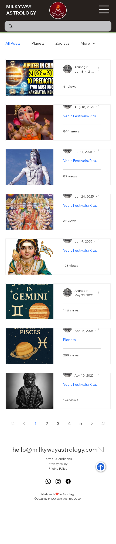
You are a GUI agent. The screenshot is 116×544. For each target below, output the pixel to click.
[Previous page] (24, 423)
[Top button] (100, 467)
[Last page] (103, 423)
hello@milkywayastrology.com (55, 449)
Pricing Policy (58, 468)
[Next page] (92, 423)
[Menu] (104, 9)
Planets (38, 43)
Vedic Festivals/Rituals (82, 116)
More (85, 43)
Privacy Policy (58, 464)
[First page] (13, 423)
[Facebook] (68, 481)
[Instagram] (58, 481)
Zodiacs (62, 43)
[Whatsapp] (48, 481)
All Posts (13, 43)
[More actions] (100, 69)
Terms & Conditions (58, 459)
